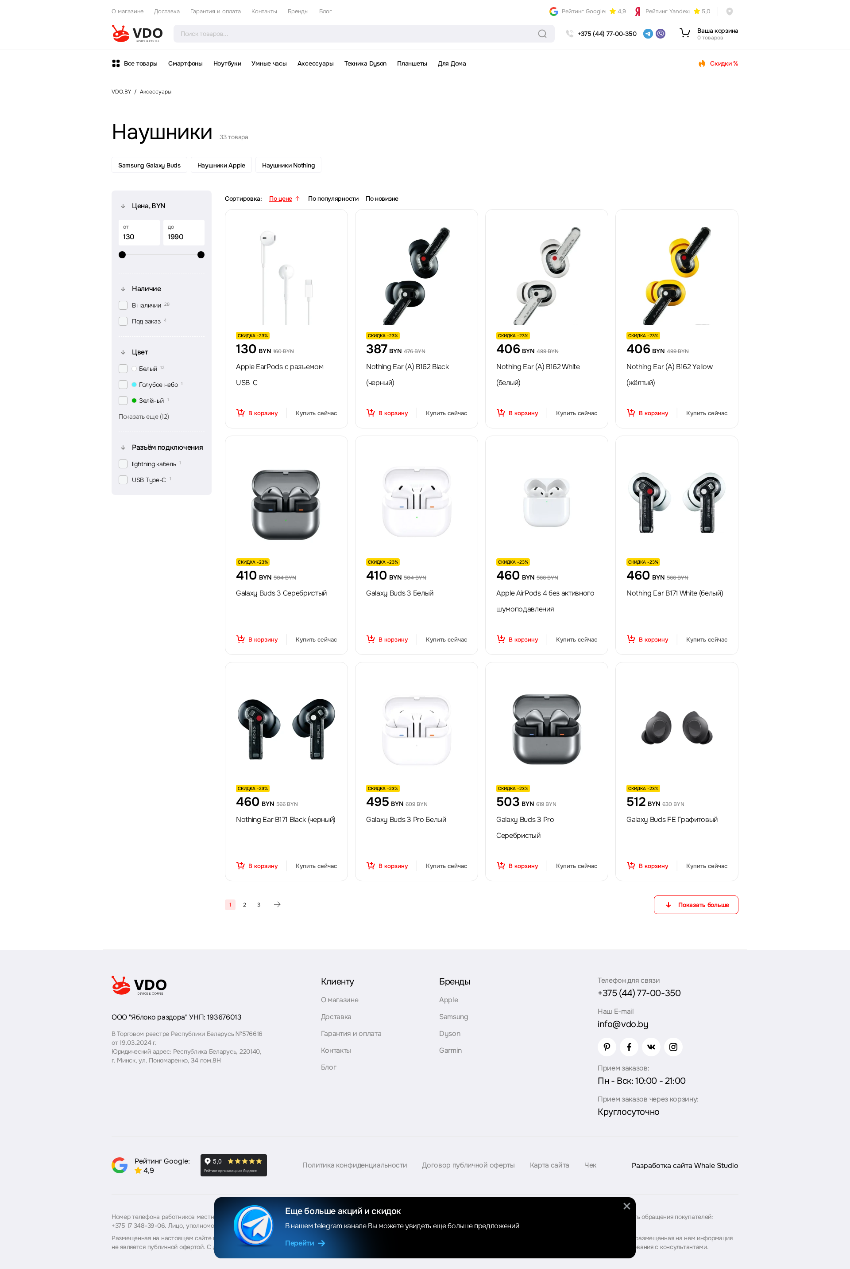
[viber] (660, 34)
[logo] (137, 34)
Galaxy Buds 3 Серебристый (281, 593)
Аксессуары (316, 63)
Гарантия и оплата (215, 11)
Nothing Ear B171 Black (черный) (286, 819)
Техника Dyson (365, 63)
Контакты (264, 11)
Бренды (298, 11)
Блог (325, 11)
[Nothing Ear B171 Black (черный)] (286, 729)
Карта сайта (549, 1165)
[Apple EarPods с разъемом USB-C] (286, 276)
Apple (448, 999)
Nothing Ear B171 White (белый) (674, 593)
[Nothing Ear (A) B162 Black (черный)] (416, 276)
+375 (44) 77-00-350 (639, 993)
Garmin (450, 1050)
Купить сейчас (316, 413)
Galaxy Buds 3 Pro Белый (406, 819)
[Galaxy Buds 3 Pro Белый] (416, 729)
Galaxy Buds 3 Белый (399, 593)
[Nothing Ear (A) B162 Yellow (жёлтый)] (677, 276)
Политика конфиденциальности (354, 1165)
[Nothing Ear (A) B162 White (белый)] (546, 276)
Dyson (449, 1033)
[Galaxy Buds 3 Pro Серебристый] (546, 729)
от (126, 226)
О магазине (127, 11)
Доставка (167, 11)
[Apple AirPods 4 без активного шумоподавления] (546, 502)
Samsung (453, 1016)
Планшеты (412, 63)
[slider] (162, 254)
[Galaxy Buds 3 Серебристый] (286, 502)
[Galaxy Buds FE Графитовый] (677, 729)
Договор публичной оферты (468, 1165)
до (171, 226)
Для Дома (452, 63)
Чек (590, 1165)
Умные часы (268, 63)
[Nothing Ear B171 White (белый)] (677, 502)
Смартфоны (185, 63)
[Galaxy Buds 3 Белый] (416, 502)
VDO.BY (121, 91)
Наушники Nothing (288, 165)
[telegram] (648, 34)
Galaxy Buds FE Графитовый (672, 819)
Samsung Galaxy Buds (149, 165)
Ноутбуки (227, 63)
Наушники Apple (221, 165)
